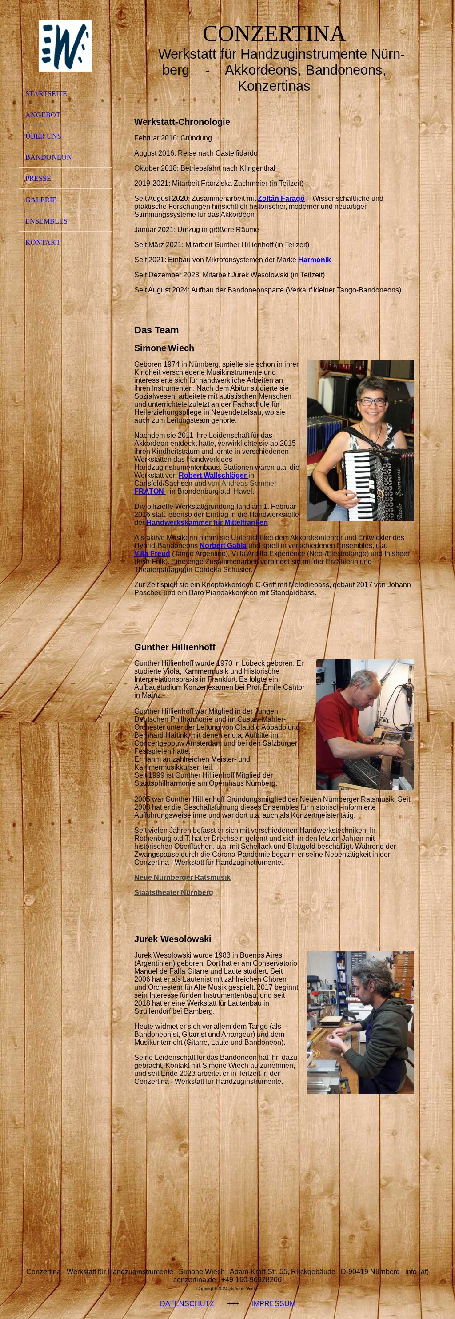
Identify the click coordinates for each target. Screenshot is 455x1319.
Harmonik (314, 260)
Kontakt (42, 242)
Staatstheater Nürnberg (173, 892)
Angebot (42, 115)
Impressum (273, 1303)
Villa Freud (152, 553)
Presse (38, 178)
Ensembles (46, 221)
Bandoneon (48, 157)
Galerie (40, 200)
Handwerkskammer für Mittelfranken (207, 522)
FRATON (149, 491)
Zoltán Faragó (281, 198)
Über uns (43, 136)
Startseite (46, 93)
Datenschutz (187, 1303)
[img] (65, 46)
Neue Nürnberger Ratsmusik (182, 877)
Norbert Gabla (223, 545)
